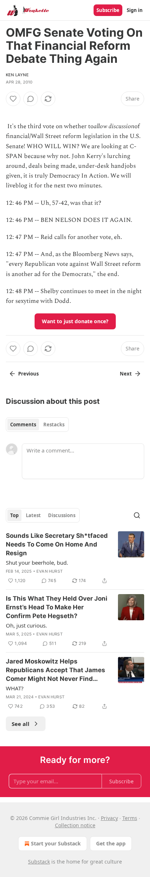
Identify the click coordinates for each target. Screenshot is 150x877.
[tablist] (37, 424)
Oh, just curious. (26, 625)
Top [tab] (14, 515)
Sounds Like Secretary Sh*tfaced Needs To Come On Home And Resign (57, 544)
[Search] (137, 515)
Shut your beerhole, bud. (37, 562)
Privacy (109, 818)
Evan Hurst (49, 571)
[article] (75, 558)
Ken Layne (17, 74)
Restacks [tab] (53, 424)
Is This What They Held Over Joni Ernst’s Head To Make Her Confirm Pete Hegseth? (56, 607)
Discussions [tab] (61, 515)
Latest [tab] (33, 515)
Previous (28, 373)
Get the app (111, 843)
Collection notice (75, 825)
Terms (129, 818)
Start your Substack (56, 843)
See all (20, 723)
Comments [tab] (23, 424)
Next (126, 373)
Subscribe (107, 10)
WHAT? (15, 688)
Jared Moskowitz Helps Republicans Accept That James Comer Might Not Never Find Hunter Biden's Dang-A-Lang (55, 670)
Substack (39, 861)
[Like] (13, 99)
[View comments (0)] (30, 99)
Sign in (135, 10)
